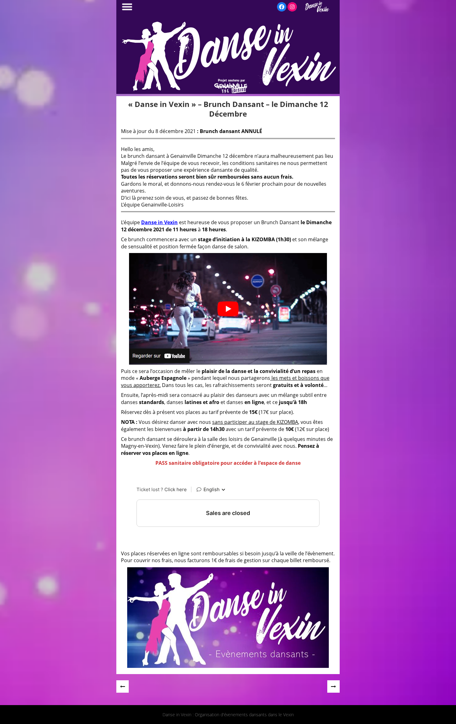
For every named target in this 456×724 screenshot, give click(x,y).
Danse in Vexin (159, 222)
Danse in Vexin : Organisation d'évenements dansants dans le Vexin (228, 714)
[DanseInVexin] (228, 92)
